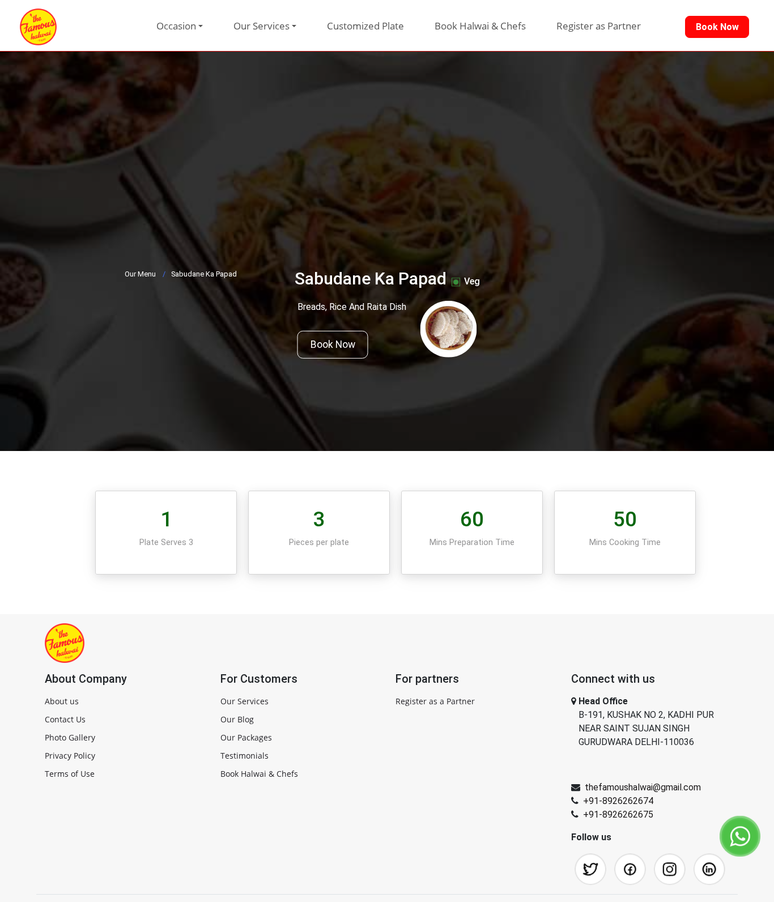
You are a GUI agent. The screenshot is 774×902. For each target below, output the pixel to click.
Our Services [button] (261, 25)
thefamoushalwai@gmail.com (643, 787)
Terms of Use (70, 773)
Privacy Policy (70, 755)
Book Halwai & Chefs (480, 25)
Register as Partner (598, 25)
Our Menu (140, 274)
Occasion (176, 25)
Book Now (333, 344)
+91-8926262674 (618, 800)
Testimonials (244, 755)
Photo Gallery (70, 737)
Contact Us (65, 719)
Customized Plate (365, 25)
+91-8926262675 (618, 814)
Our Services (244, 701)
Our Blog (237, 719)
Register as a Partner (435, 701)
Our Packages (246, 737)
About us (62, 701)
